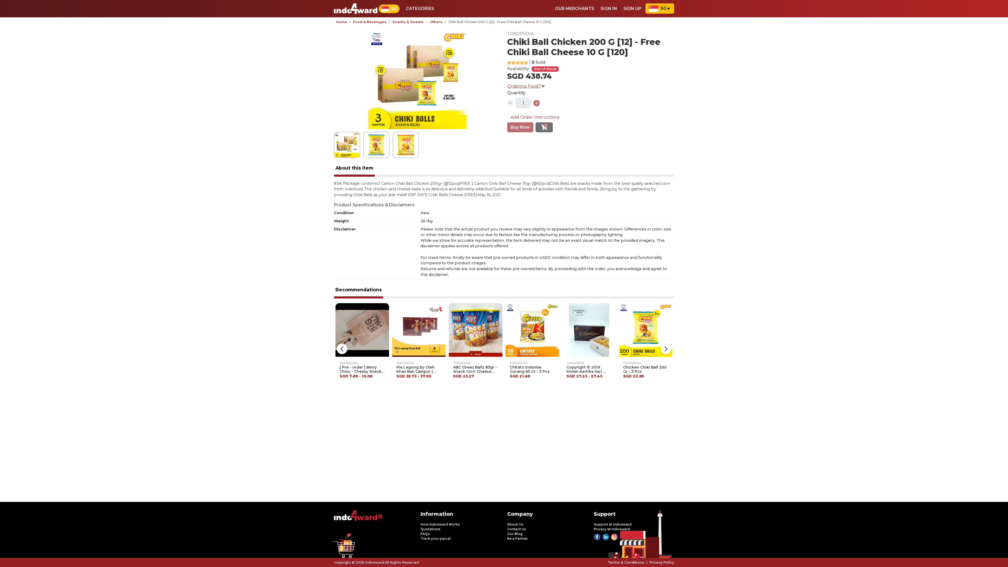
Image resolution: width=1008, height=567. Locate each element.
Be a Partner (517, 538)
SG (663, 8)
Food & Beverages (369, 22)
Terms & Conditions (626, 562)
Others (436, 22)
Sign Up (632, 8)
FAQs (425, 534)
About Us (515, 524)
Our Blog (515, 534)
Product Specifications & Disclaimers (374, 204)
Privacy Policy (661, 562)
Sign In (609, 8)
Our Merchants (574, 8)
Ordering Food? (524, 86)
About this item (354, 168)
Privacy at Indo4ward (612, 529)
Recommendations (358, 289)
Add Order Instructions (535, 117)
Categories (420, 8)
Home (341, 22)
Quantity (516, 92)
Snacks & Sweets (408, 22)
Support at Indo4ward (613, 524)
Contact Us (516, 529)
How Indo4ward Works (440, 524)
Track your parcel (436, 538)
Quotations (430, 529)
